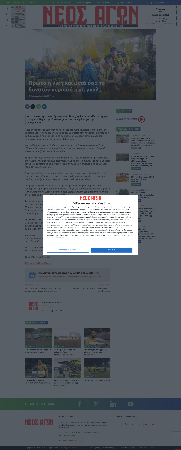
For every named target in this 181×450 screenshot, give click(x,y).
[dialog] (90, 225)
